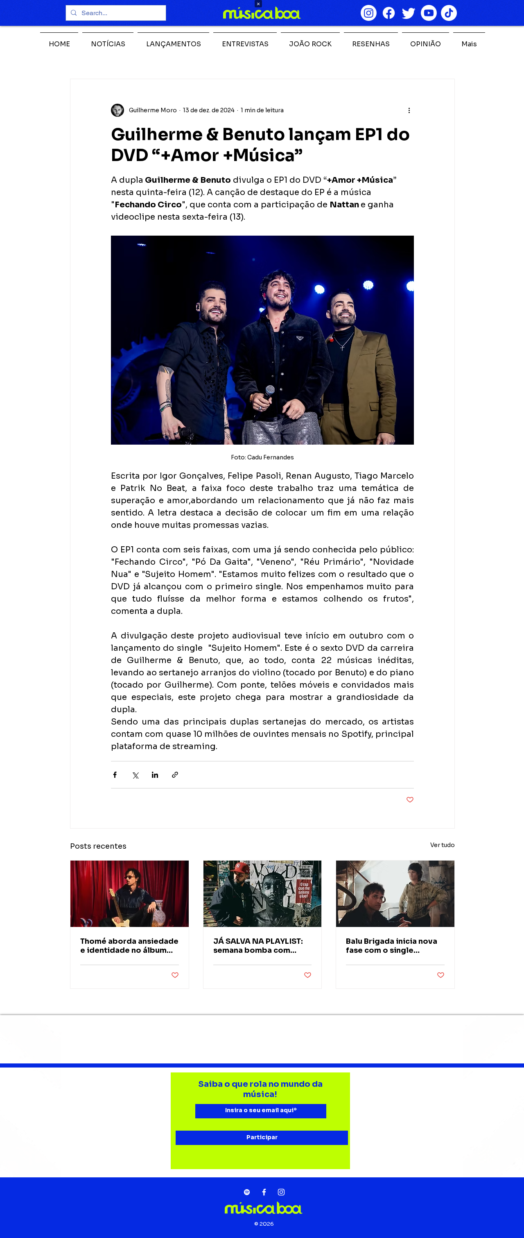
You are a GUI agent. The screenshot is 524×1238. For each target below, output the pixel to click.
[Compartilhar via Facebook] (115, 775)
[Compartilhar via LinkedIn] (155, 775)
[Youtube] (429, 13)
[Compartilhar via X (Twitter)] (135, 775)
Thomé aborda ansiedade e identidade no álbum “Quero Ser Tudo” (129, 946)
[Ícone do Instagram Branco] (281, 1192)
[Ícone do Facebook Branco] (264, 1192)
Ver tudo (442, 845)
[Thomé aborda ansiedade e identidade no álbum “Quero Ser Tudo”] (129, 894)
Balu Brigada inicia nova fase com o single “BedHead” (391, 946)
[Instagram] (369, 13)
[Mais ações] (409, 110)
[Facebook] (389, 13)
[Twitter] (409, 13)
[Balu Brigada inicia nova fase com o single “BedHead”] (395, 894)
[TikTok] (449, 13)
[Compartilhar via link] (175, 775)
